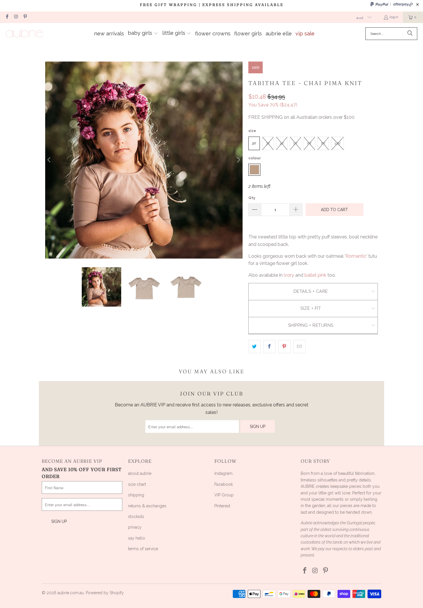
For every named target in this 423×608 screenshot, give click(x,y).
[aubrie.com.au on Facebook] (6, 17)
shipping (136, 495)
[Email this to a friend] (299, 346)
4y (281, 143)
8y (323, 143)
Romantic (356, 256)
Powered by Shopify (105, 592)
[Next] (238, 160)
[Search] (410, 33)
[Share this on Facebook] (269, 346)
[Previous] (49, 160)
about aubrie (139, 473)
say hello (136, 538)
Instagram (223, 473)
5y (295, 143)
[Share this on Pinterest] (284, 346)
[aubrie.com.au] (24, 33)
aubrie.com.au (71, 592)
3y (268, 143)
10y (337, 143)
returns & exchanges (147, 506)
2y (254, 143)
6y (309, 143)
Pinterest (222, 506)
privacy (135, 527)
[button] (143, 33)
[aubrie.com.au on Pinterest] (24, 17)
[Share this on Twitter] (254, 346)
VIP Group (224, 495)
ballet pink (315, 275)
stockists (136, 516)
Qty (251, 198)
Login (394, 17)
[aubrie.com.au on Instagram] (15, 17)
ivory (289, 275)
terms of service (143, 548)
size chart (137, 484)
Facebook (223, 484)
